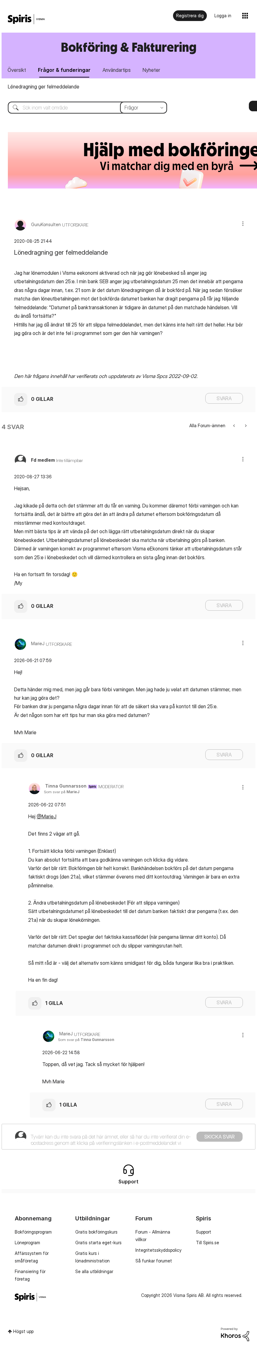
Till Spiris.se (207, 1242)
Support (203, 1232)
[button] (243, 223)
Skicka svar (219, 1137)
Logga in (222, 15)
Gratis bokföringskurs (96, 1232)
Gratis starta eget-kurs (98, 1242)
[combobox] (83, 108)
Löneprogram (27, 1242)
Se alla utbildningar (94, 1271)
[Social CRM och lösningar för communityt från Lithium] (235, 1333)
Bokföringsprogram (33, 1232)
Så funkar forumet (153, 1260)
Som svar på (61, 791)
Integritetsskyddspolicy (158, 1250)
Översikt (17, 70)
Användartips (116, 70)
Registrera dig (190, 15)
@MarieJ (46, 816)
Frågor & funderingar (64, 70)
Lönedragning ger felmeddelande (43, 86)
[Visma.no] (26, 19)
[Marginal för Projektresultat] (245, 425)
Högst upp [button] (23, 1331)
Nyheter (151, 70)
